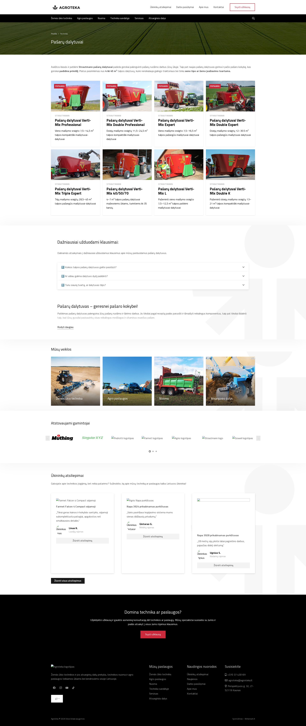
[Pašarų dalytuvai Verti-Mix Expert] (178, 114)
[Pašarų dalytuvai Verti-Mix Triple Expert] (75, 182)
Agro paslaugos (157, 679)
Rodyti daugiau (65, 327)
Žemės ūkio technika (160, 674)
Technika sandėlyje (159, 689)
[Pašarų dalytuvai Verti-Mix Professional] (75, 114)
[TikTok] (73, 688)
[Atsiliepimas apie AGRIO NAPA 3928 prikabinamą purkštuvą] (223, 533)
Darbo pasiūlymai (196, 684)
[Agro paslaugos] (127, 381)
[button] (149, 451)
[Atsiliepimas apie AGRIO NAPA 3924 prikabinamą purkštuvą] (153, 533)
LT (56, 699)
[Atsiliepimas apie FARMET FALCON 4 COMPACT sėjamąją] (82, 533)
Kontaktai (192, 693)
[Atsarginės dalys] (230, 381)
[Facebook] (54, 688)
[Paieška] (253, 18)
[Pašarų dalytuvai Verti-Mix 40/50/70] (127, 182)
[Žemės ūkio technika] (75, 381)
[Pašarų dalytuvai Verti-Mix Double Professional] (127, 114)
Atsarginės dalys (158, 698)
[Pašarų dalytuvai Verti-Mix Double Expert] (230, 114)
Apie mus (192, 689)
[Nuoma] (178, 381)
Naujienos (192, 679)
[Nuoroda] (66, 7)
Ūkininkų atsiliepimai (197, 674)
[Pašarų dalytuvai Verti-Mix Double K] (230, 182)
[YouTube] (67, 688)
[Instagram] (60, 688)
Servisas (153, 693)
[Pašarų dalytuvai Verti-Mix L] (178, 182)
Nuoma (153, 684)
